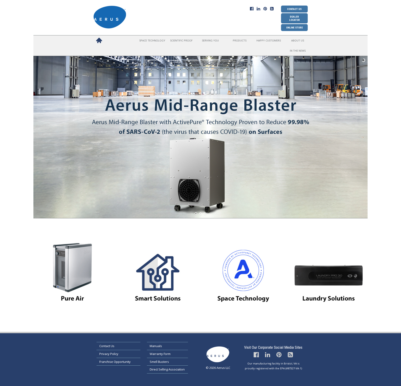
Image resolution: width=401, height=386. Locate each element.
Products (239, 40)
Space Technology (152, 40)
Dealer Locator (294, 18)
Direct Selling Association (167, 369)
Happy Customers (268, 40)
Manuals (156, 346)
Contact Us (294, 9)
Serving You (210, 40)
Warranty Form (160, 354)
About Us (297, 40)
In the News (298, 50)
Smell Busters (159, 362)
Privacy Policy (108, 354)
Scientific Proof (181, 40)
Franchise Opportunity (115, 362)
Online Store (294, 27)
